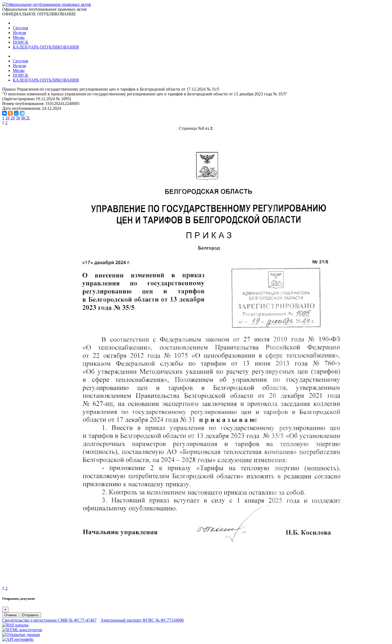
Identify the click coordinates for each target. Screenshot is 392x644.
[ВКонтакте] (4, 113)
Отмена (10, 615)
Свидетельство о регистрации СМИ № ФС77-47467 (49, 620)
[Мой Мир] (16, 113)
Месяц (19, 37)
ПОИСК (20, 42)
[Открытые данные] (21, 634)
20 (13, 118)
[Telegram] (22, 113)
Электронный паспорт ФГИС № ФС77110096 (142, 620)
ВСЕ (25, 118)
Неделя (19, 32)
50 (18, 118)
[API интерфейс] (18, 639)
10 (7, 118)
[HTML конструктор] (22, 629)
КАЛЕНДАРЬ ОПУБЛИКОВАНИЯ (46, 47)
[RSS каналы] (15, 625)
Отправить (30, 615)
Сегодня (20, 28)
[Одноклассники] (10, 113)
